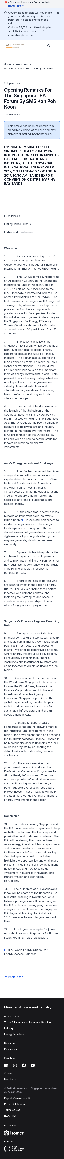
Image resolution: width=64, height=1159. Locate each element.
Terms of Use (12, 1109)
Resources (10, 1049)
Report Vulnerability (15, 1098)
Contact (8, 1073)
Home (7, 64)
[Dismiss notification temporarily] (58, 13)
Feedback (10, 1079)
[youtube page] (33, 1065)
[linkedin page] (6, 1065)
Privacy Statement (15, 1104)
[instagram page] (15, 1065)
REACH (8, 1115)
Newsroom (22, 64)
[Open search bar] (49, 46)
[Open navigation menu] (58, 46)
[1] (23, 520)
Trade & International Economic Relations (28, 1022)
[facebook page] (24, 1065)
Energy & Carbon (14, 1034)
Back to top (15, 977)
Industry (8, 1028)
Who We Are (11, 1016)
